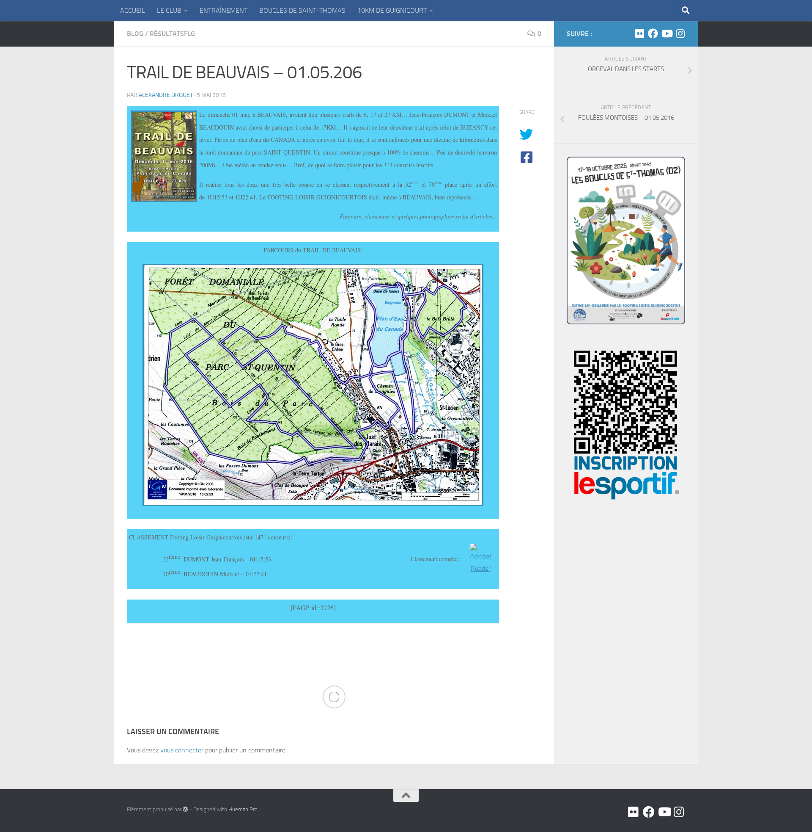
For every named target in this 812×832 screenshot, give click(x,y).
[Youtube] (666, 33)
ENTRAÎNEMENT (223, 10)
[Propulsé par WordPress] (185, 809)
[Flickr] (639, 33)
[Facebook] (653, 33)
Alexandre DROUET (166, 95)
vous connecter (181, 750)
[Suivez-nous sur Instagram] (680, 33)
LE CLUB (169, 10)
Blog (135, 34)
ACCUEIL (132, 10)
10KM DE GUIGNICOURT (392, 10)
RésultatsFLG (172, 34)
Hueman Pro (243, 809)
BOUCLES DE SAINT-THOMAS (302, 10)
